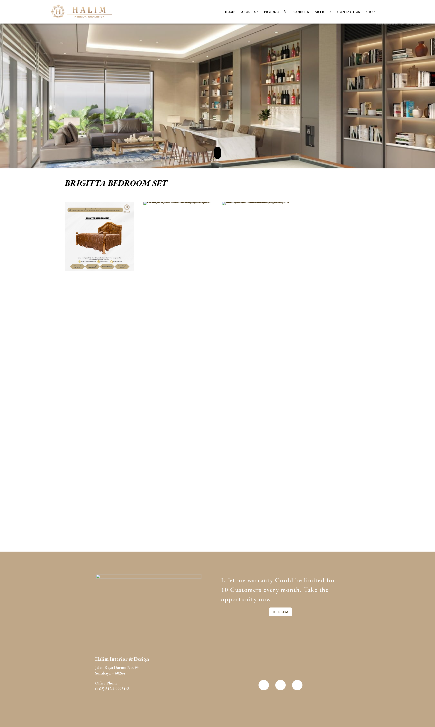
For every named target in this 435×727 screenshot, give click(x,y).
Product (272, 12)
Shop (370, 12)
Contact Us (348, 12)
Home (230, 12)
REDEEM (280, 611)
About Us (250, 12)
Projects (300, 12)
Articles (323, 12)
